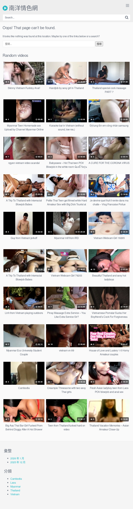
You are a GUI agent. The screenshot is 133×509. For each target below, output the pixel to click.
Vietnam (14, 494)
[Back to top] (124, 499)
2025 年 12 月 (17, 462)
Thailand (15, 490)
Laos (13, 482)
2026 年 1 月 (17, 458)
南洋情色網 (23, 8)
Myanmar (15, 486)
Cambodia (16, 479)
